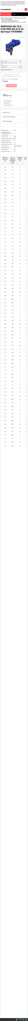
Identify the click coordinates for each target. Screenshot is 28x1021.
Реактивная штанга (8, 105)
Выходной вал (7, 102)
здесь (15, 5)
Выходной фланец (8, 100)
